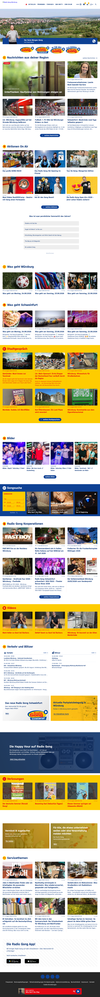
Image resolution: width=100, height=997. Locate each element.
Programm (41, 4)
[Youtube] (52, 977)
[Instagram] (48, 977)
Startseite (26, 4)
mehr (45, 653)
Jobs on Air (68, 4)
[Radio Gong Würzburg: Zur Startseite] (10, 4)
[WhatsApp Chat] (94, 41)
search (96, 4)
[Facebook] (43, 977)
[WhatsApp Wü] (57, 977)
